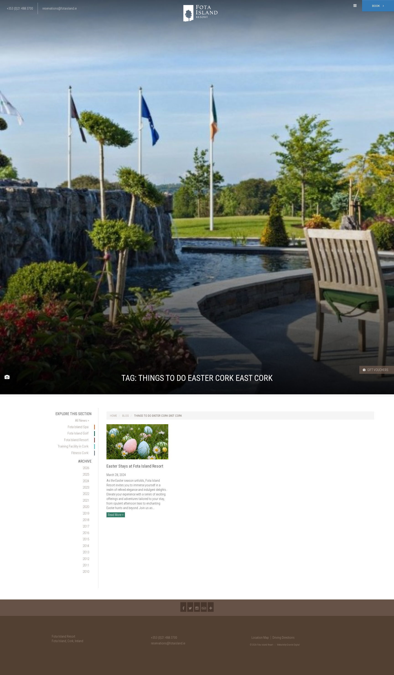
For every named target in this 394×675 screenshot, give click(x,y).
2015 (86, 539)
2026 (86, 468)
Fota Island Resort (76, 440)
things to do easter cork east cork (158, 415)
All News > (82, 421)
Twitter (190, 607)
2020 (86, 507)
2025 (86, 474)
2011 (86, 565)
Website (280, 645)
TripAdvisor (204, 607)
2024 (86, 481)
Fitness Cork (79, 453)
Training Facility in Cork (73, 446)
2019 (86, 513)
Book (376, 6)
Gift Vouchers (377, 370)
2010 (86, 572)
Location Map (260, 637)
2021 (86, 500)
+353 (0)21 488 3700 (164, 637)
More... (211, 607)
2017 (86, 526)
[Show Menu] (355, 5)
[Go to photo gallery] (7, 377)
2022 (86, 494)
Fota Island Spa (78, 427)
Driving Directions (283, 637)
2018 (86, 520)
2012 (86, 559)
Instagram (197, 607)
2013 (86, 552)
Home (113, 415)
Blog (125, 415)
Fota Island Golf (77, 433)
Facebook (183, 607)
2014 (86, 546)
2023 (86, 487)
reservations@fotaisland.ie (168, 643)
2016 (86, 533)
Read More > (116, 515)
